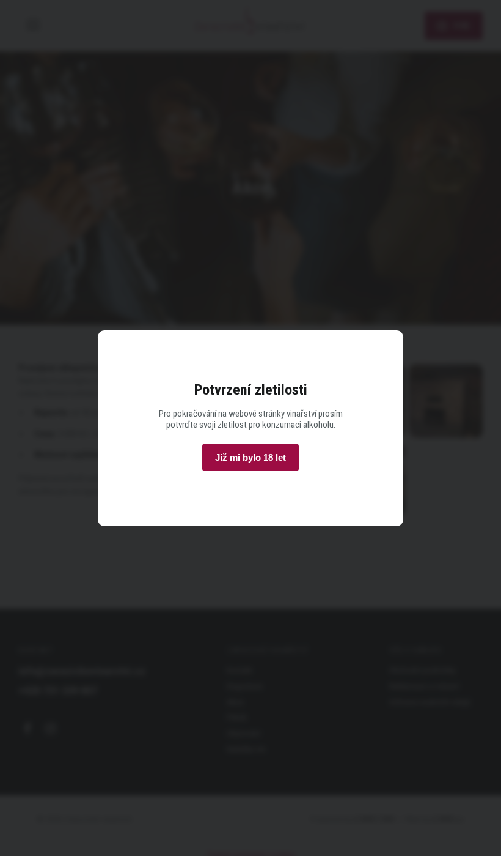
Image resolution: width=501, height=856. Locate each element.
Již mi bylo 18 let (250, 457)
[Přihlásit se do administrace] (489, 844)
